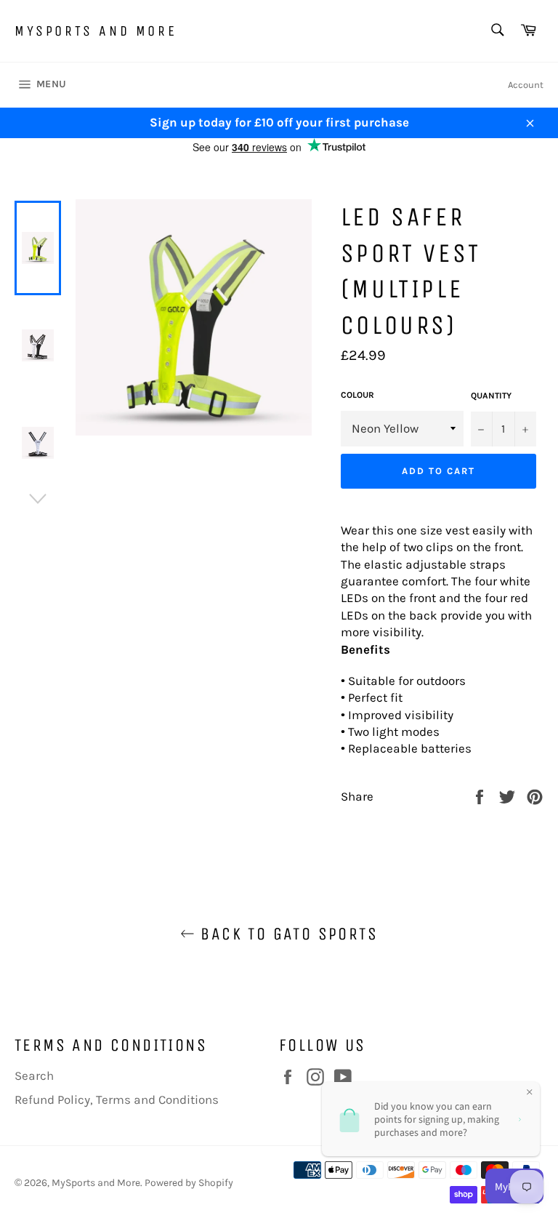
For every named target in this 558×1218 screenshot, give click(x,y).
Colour (357, 395)
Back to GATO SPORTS (286, 933)
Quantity (491, 395)
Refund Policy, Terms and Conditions (117, 1099)
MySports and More (96, 31)
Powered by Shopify (189, 1182)
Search (34, 1075)
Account (525, 84)
